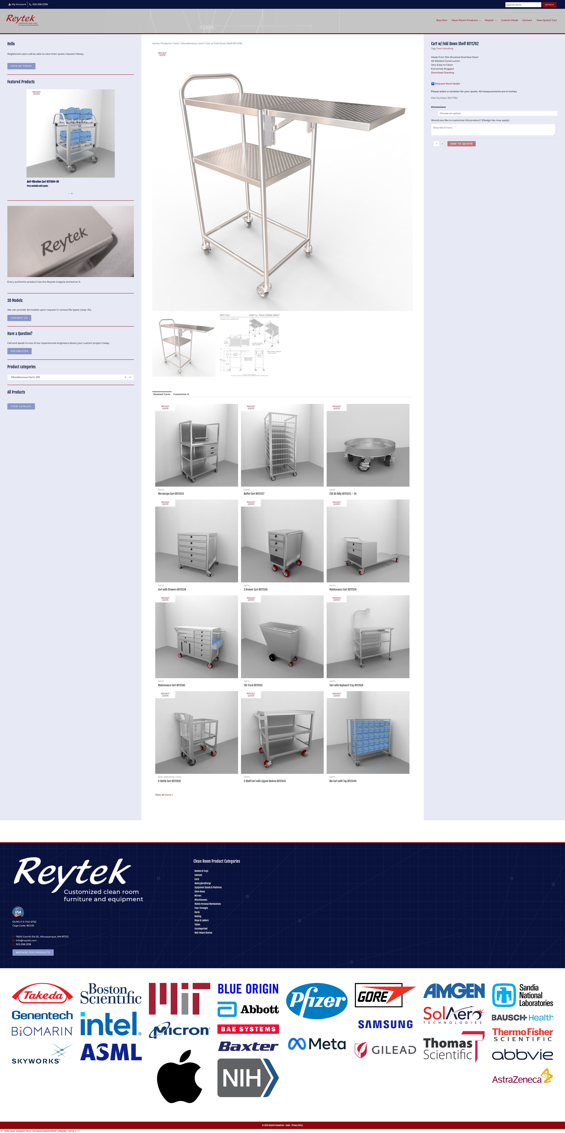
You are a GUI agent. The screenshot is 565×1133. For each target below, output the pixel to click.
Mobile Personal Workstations (208, 903)
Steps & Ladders (202, 920)
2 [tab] (72, 193)
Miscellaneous (201, 899)
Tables (197, 924)
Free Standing (444, 48)
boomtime (280, 1125)
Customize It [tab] (181, 394)
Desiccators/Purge (203, 883)
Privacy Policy (297, 1125)
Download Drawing (442, 72)
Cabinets (198, 875)
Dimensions (438, 107)
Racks (197, 912)
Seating (198, 916)
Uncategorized (201, 928)
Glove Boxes (200, 891)
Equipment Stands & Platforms (208, 887)
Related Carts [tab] (161, 394)
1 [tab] (69, 193)
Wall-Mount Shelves (203, 932)
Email (288, 1125)
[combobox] (523, 4)
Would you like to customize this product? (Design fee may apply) (470, 120)
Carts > (169, 794)
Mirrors (198, 895)
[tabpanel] (70, 140)
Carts (176, 43)
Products (166, 43)
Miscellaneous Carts (192, 43)
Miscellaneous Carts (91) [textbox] (67, 377)
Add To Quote (461, 143)
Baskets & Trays (201, 870)
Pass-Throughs (201, 908)
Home (155, 43)
